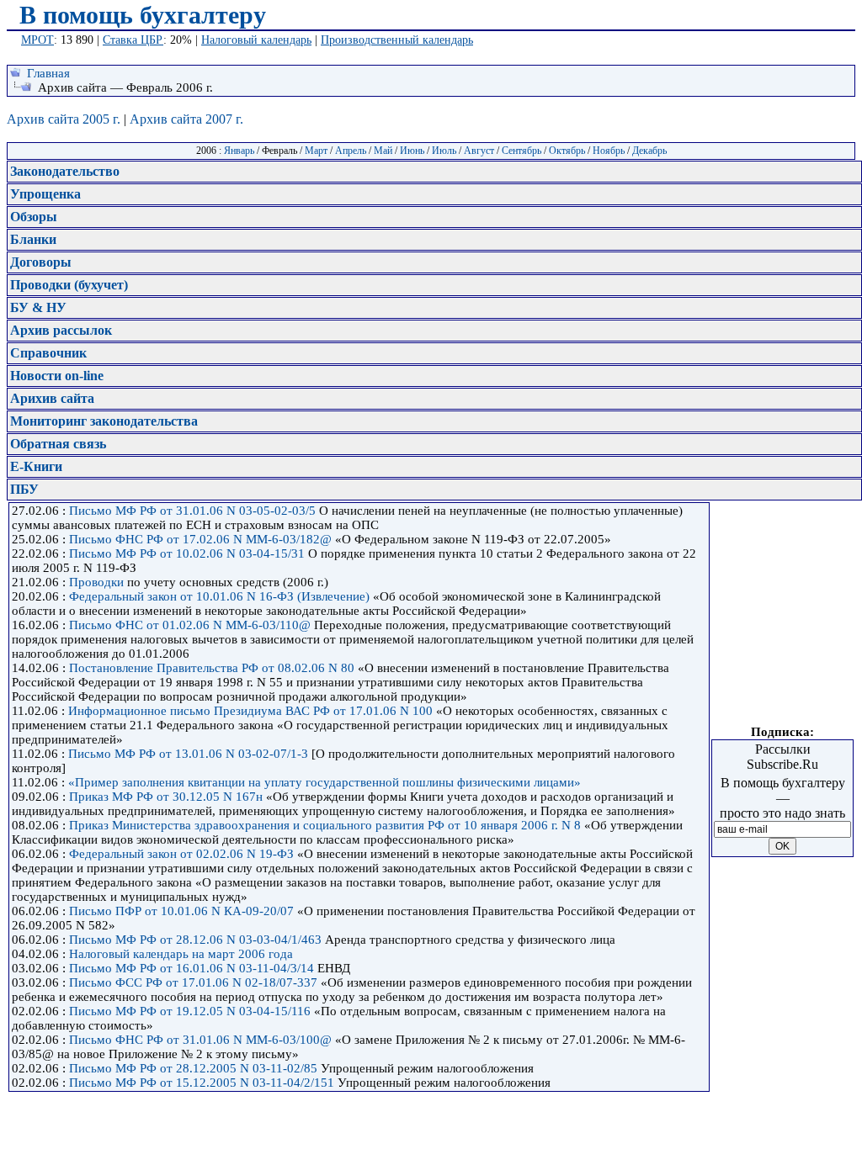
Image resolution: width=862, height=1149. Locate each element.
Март (316, 150)
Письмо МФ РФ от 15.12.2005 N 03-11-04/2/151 (201, 1082)
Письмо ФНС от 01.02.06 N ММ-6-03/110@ (190, 625)
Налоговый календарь (256, 40)
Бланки (33, 239)
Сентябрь (521, 150)
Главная (48, 73)
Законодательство (65, 171)
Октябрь (567, 150)
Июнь (412, 150)
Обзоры (33, 216)
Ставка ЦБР (133, 40)
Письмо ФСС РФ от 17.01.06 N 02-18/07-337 (193, 982)
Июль (444, 150)
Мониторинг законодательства (104, 421)
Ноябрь (609, 150)
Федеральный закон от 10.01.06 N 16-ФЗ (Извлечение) (219, 596)
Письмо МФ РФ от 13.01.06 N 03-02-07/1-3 (188, 753)
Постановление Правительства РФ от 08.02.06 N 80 (211, 668)
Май (383, 150)
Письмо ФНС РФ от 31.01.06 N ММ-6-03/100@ (200, 1039)
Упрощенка (45, 194)
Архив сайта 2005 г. (63, 119)
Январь (239, 150)
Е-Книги (36, 466)
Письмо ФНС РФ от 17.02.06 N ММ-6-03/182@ (200, 539)
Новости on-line (57, 375)
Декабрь (649, 150)
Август (479, 150)
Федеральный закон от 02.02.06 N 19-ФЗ (181, 853)
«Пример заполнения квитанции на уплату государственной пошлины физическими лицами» (324, 782)
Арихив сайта (52, 398)
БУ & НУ (38, 307)
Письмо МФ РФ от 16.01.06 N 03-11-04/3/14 (191, 968)
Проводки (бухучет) (69, 285)
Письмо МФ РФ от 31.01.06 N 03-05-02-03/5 (192, 510)
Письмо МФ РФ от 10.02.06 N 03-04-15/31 (187, 553)
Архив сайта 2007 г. (186, 119)
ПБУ (24, 489)
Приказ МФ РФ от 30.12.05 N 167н (166, 796)
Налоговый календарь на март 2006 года (181, 954)
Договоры (41, 262)
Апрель (350, 150)
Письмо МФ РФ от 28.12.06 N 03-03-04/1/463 (195, 939)
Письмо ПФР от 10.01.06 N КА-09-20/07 (181, 911)
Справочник (48, 353)
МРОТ (37, 40)
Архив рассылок (61, 330)
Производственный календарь (397, 40)
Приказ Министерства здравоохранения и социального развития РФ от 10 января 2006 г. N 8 (325, 825)
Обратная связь (58, 444)
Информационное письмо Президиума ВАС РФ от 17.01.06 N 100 (250, 710)
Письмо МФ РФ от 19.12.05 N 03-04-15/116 (190, 1011)
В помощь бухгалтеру (142, 15)
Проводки (96, 582)
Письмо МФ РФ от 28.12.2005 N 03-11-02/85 (193, 1068)
